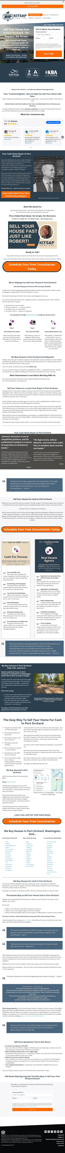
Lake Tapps (29, 845)
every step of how (31, 315)
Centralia (8, 855)
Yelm (48, 874)
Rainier (49, 849)
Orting (28, 860)
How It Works (54, 15)
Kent (27, 842)
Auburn (8, 843)
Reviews (31, 18)
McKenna (29, 851)
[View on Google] (6, 131)
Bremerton (9, 851)
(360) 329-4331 (11, 782)
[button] (2, 137)
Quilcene (49, 847)
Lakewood (29, 849)
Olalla (28, 857)
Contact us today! (48, 701)
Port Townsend (51, 842)
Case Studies (46, 18)
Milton (28, 853)
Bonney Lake (9, 849)
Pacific (28, 862)
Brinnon (8, 853)
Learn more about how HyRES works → (33, 1016)
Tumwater (50, 870)
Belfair (7, 847)
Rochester (50, 853)
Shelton (49, 860)
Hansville (8, 868)
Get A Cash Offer (32, 6)
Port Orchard (30, 866)
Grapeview (9, 866)
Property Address (41, 32)
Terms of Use (38, 48)
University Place (52, 872)
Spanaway (50, 864)
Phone (38, 38)
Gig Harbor (9, 864)
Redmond (50, 851)
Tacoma (49, 868)
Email (51, 38)
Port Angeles (30, 864)
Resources (61, 1145)
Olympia (28, 859)
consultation (28, 920)
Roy (48, 855)
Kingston (29, 843)
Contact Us (38, 18)
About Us (46, 15)
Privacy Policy (56, 47)
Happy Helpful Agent (16, 1139)
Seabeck (49, 857)
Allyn (7, 842)
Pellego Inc (61, 1137)
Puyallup (49, 845)
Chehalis (8, 857)
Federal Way (9, 860)
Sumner (49, 866)
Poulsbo (49, 843)
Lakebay (28, 847)
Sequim (49, 859)
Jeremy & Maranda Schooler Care (55, 1139)
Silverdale (50, 862)
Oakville (28, 855)
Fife (7, 862)
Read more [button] (7, 139)
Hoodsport (9, 870)
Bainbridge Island (11, 845)
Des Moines (9, 859)
